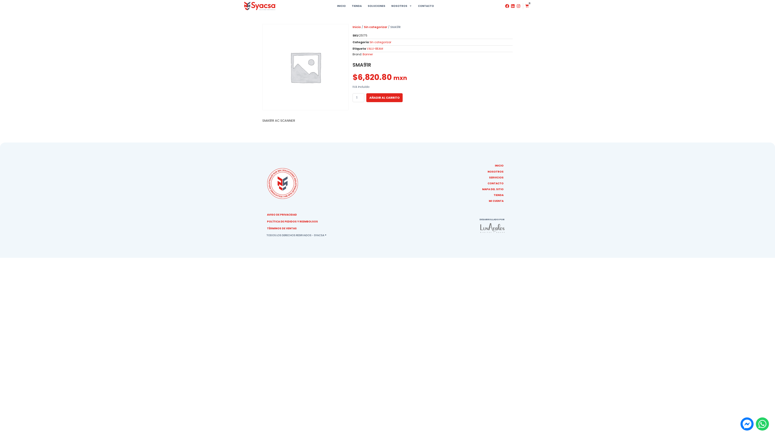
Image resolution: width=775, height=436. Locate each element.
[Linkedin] (513, 6)
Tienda (357, 6)
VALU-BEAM (375, 49)
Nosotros (399, 6)
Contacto (426, 6)
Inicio (341, 6)
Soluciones (376, 6)
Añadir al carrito (384, 98)
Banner (368, 54)
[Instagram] (518, 6)
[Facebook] (507, 6)
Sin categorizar (375, 27)
